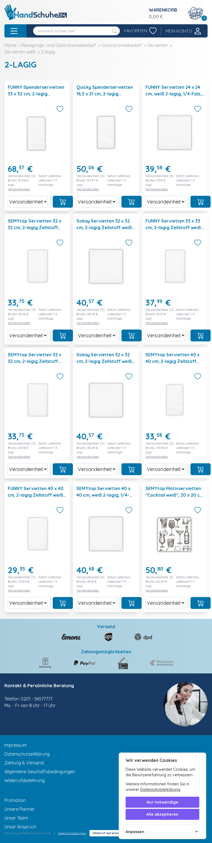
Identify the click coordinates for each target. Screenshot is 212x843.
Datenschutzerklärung (27, 754)
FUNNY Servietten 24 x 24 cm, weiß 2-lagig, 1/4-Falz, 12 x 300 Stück (173, 93)
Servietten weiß (20, 52)
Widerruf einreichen (107, 833)
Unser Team (16, 818)
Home (10, 45)
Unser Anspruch (20, 826)
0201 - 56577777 (36, 699)
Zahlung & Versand (24, 763)
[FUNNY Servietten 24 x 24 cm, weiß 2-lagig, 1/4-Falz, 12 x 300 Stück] (175, 146)
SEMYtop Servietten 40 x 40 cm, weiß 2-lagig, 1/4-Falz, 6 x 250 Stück (103, 495)
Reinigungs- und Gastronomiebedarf (59, 45)
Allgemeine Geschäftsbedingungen (39, 771)
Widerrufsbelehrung (24, 780)
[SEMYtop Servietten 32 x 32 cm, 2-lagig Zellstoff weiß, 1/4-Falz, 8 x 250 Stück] (37, 413)
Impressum (15, 745)
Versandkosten (19, 189)
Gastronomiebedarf (121, 45)
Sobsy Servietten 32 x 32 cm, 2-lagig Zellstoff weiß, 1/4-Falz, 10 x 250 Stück (104, 361)
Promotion (15, 800)
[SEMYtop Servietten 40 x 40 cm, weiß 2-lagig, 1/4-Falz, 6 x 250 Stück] (106, 547)
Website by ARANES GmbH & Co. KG (27, 833)
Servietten (157, 45)
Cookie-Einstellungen (72, 833)
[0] (195, 13)
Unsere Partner (19, 809)
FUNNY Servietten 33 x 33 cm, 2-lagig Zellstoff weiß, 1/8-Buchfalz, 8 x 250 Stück (174, 227)
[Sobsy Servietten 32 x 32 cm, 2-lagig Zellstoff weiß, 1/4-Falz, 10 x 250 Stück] (106, 413)
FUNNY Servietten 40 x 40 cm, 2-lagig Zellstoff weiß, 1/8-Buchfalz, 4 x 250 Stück (37, 495)
